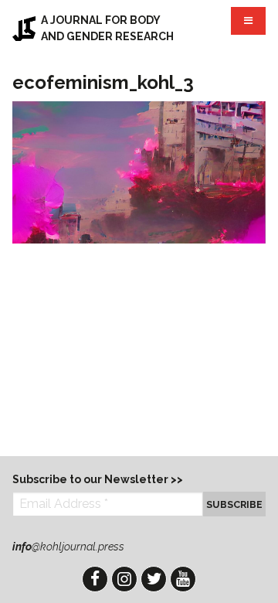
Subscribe (234, 504)
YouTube (183, 579)
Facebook (95, 579)
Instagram (124, 579)
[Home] (24, 28)
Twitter (154, 579)
